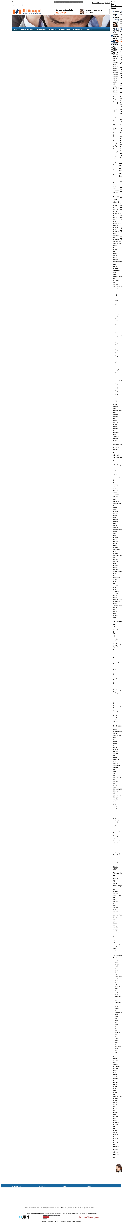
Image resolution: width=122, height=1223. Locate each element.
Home (15, 29)
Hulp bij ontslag (18, 1196)
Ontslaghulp (52, 29)
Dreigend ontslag (44, 1196)
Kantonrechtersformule (21, 1192)
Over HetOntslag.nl (98, 3)
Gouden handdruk (44, 1192)
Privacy (57, 1221)
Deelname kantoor (65, 1221)
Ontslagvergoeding (64, 29)
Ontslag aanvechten (45, 1194)
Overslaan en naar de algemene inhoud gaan (68, 2)
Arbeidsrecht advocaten (27, 29)
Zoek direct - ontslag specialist (73, 1192)
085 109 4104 (61, 13)
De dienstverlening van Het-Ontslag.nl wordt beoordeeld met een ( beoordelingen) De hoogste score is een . (61, 1207)
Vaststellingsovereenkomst (22, 1190)
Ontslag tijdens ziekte (45, 1198)
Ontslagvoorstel (41, 29)
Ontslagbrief (42, 1200)
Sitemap (43, 1221)
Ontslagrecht (89, 29)
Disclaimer (50, 1221)
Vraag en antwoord (44, 1202)
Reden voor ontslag (20, 1198)
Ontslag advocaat (19, 1194)
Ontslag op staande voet (46, 1190)
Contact (107, 3)
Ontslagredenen (78, 29)
